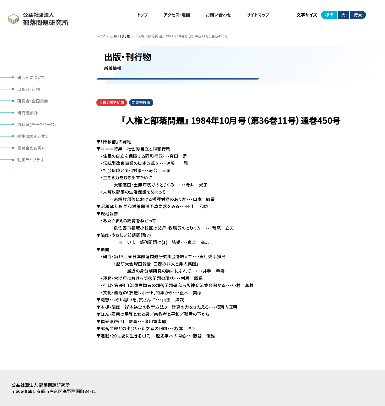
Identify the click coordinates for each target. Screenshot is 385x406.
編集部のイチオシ (33, 136)
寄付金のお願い (31, 148)
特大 (358, 15)
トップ (142, 15)
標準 (329, 15)
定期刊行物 (141, 102)
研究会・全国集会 (32, 101)
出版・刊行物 (28, 89)
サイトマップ (258, 15)
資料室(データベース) (36, 124)
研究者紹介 (27, 112)
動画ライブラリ (30, 159)
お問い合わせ (218, 15)
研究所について (31, 77)
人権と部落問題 (111, 102)
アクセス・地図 (177, 15)
